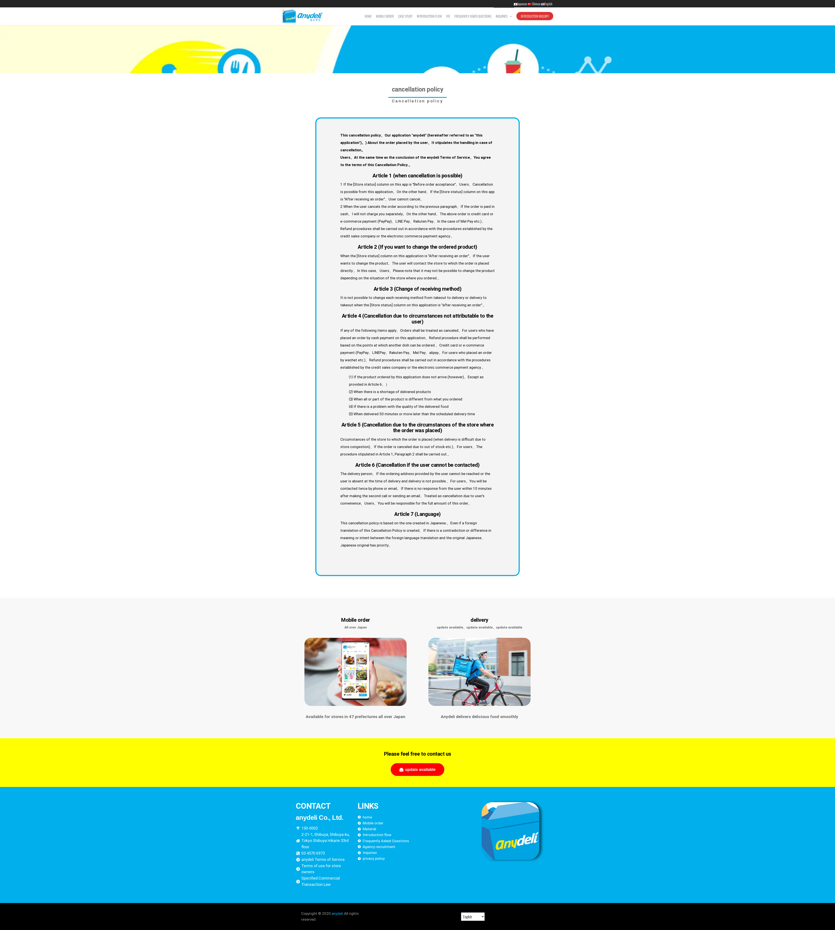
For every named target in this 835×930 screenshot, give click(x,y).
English (548, 3)
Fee (448, 16)
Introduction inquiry (535, 16)
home (368, 16)
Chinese (536, 3)
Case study (405, 16)
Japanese (522, 3)
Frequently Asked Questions (472, 16)
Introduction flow (429, 16)
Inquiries (502, 16)
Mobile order (385, 16)
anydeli (337, 913)
